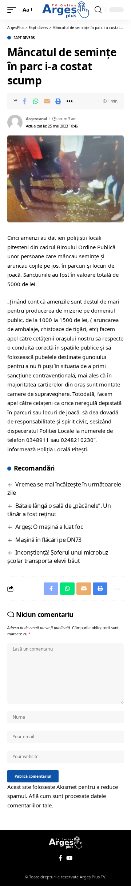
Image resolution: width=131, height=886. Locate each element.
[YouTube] (69, 858)
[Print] (58, 101)
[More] (69, 101)
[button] (13, 9)
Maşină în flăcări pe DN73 (48, 540)
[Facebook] (60, 858)
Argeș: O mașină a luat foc (49, 527)
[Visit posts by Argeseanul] (15, 122)
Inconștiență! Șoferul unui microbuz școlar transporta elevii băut (57, 556)
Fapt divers (24, 37)
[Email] (47, 101)
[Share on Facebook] (24, 101)
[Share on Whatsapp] (36, 101)
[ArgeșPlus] (65, 9)
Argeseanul (36, 118)
